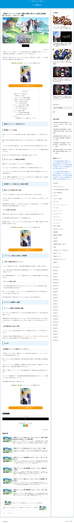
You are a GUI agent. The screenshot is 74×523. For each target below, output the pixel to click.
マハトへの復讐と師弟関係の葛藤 (22, 112)
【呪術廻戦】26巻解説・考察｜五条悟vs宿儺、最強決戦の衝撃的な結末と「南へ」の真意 (62, 151)
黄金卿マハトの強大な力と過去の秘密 (22, 99)
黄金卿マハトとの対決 (20, 95)
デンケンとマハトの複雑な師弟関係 (22, 97)
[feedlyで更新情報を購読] (24, 425)
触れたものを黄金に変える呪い (21, 101)
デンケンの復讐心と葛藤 (19, 110)
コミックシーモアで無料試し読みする (25, 85)
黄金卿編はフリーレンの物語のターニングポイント (27, 118)
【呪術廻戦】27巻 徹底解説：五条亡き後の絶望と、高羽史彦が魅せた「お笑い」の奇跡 (62, 144)
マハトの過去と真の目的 (22, 103)
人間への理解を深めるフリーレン (22, 106)
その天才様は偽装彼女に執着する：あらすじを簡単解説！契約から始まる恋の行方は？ (62, 166)
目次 (24, 91)
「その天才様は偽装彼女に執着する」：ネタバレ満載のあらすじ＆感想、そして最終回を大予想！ (62, 162)
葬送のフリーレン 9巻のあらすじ (21, 93)
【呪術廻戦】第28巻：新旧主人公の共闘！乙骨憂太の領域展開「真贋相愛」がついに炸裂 (62, 137)
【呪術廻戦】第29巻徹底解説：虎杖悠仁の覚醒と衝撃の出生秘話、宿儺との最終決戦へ (62, 131)
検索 (54, 112)
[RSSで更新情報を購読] (27, 425)
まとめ (15, 116)
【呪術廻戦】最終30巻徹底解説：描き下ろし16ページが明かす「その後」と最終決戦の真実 (62, 124)
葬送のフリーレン (6, 413)
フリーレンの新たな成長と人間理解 (21, 105)
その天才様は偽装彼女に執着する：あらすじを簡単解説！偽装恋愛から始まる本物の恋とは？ (62, 177)
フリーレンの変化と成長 (22, 108)
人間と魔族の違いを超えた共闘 (23, 114)
